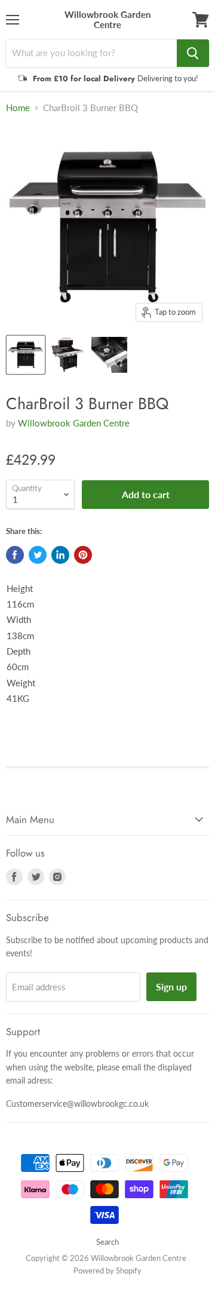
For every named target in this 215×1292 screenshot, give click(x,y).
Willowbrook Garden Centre (74, 423)
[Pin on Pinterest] (83, 555)
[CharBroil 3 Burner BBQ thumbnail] (26, 355)
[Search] (193, 53)
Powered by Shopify (107, 1270)
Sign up (171, 986)
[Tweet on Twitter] (38, 555)
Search (107, 1242)
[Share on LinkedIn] (60, 555)
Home (18, 108)
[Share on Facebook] (15, 555)
